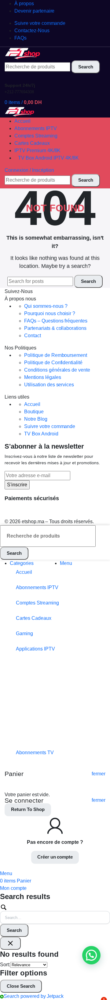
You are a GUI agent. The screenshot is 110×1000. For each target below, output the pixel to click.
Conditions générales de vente (57, 370)
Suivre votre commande (49, 426)
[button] (91, 955)
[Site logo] (23, 53)
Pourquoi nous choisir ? (49, 313)
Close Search (21, 986)
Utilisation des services (49, 384)
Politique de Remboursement (55, 355)
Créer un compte (55, 856)
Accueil (32, 404)
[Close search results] (10, 943)
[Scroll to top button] (100, 972)
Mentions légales (42, 377)
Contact (32, 335)
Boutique (34, 411)
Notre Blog (35, 419)
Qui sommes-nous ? (46, 306)
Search (14, 930)
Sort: (5, 964)
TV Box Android (41, 433)
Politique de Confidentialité (53, 362)
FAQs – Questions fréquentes (55, 320)
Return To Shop (28, 809)
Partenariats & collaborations (55, 328)
